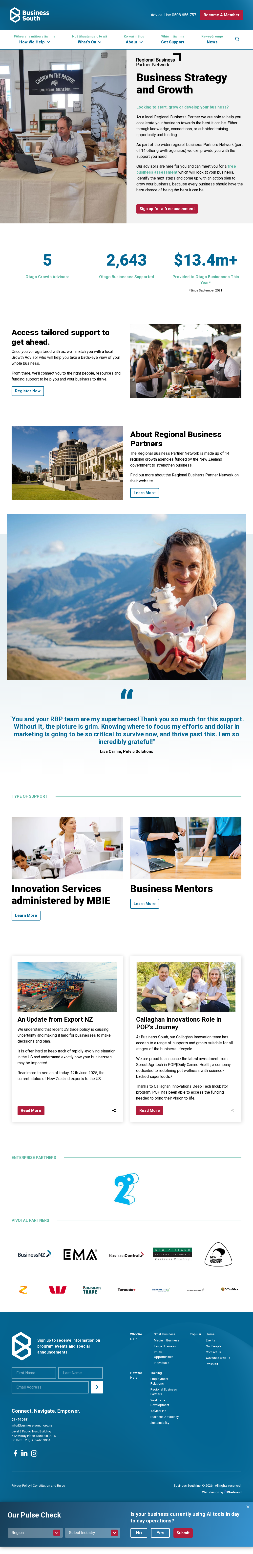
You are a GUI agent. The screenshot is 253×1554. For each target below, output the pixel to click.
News (212, 39)
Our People (213, 1346)
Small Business (164, 1334)
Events (210, 1340)
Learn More (145, 492)
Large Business (165, 1346)
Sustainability (159, 1423)
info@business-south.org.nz (32, 1425)
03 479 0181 (20, 1419)
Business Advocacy (164, 1417)
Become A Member (222, 15)
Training (156, 1373)
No (139, 1533)
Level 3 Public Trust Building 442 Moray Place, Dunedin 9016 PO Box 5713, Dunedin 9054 (34, 1435)
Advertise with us (218, 1358)
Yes (160, 1533)
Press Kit (212, 1364)
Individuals (161, 1363)
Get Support (173, 39)
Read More (31, 1110)
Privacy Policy (21, 1485)
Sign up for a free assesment (167, 208)
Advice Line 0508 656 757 (173, 15)
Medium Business (166, 1340)
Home (210, 1334)
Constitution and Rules (49, 1485)
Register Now (28, 391)
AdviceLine (158, 1411)
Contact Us (213, 1352)
